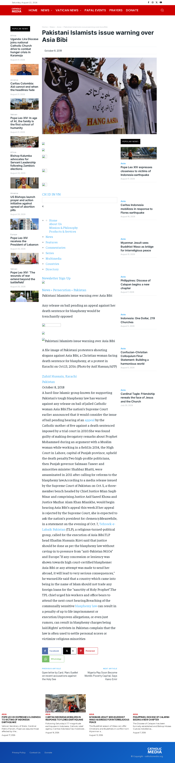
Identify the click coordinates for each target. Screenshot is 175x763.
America (14, 80)
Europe (13, 234)
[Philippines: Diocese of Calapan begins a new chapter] (139, 266)
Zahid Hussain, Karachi (59, 376)
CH (44, 194)
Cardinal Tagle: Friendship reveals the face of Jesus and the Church (138, 397)
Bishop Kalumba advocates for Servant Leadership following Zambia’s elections (23, 162)
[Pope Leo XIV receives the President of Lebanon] (24, 258)
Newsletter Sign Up (56, 278)
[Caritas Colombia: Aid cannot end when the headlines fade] (24, 104)
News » (47, 290)
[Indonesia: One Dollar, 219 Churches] (139, 304)
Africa (13, 35)
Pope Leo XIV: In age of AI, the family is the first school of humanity (23, 123)
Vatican (13, 114)
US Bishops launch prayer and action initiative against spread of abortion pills (22, 203)
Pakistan (79, 290)
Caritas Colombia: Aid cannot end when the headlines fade (24, 87)
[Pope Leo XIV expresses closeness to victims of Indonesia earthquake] (139, 153)
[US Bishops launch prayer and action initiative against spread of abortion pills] (24, 224)
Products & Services (62, 231)
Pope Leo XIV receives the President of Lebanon (24, 241)
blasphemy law (86, 606)
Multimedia (53, 258)
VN (58, 194)
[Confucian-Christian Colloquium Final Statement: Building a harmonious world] (139, 338)
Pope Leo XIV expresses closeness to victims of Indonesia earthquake (136, 171)
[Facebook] (148, 3)
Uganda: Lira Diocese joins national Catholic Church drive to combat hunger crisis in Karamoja (24, 47)
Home (45, 27)
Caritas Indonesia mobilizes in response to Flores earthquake (137, 208)
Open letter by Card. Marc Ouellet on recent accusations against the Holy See (60, 675)
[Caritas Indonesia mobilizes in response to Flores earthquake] (139, 191)
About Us (55, 224)
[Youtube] (161, 3)
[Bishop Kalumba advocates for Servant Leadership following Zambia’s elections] (24, 183)
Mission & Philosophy (63, 227)
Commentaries (55, 247)
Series (50, 253)
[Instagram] (153, 3)
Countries (52, 264)
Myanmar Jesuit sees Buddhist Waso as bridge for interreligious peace (137, 246)
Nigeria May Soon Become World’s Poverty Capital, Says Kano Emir (100, 675)
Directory (52, 269)
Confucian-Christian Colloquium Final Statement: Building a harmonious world (135, 357)
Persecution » (63, 290)
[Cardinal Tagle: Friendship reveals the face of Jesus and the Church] (139, 380)
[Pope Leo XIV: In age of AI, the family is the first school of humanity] (24, 141)
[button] (162, 10)
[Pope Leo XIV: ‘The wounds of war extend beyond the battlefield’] (24, 296)
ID (49, 194)
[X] (157, 3)
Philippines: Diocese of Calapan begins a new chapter (136, 284)
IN (53, 194)
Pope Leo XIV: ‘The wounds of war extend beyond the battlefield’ (22, 277)
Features (52, 242)
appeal (90, 420)
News (52, 27)
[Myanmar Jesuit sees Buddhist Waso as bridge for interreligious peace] (139, 228)
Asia (59, 27)
